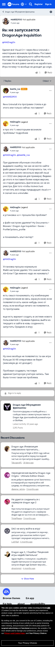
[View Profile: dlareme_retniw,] (7, 475)
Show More (29, 578)
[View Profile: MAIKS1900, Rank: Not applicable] (5, 21)
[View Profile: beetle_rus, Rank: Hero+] (6, 90)
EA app (30, 598)
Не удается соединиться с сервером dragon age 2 (25, 501)
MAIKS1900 (16, 19)
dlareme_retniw (18, 489)
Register (39, 4)
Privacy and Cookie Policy (14, 633)
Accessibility (37, 603)
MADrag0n (15, 122)
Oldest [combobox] (47, 81)
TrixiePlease (16, 518)
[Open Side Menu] (4, 4)
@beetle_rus (23, 154)
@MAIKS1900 (10, 96)
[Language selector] (24, 4)
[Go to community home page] (13, 4)
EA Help (7, 603)
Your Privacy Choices (27, 643)
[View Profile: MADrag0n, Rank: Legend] (6, 123)
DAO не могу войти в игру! (25, 528)
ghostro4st (16, 568)
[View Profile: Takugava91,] (7, 449)
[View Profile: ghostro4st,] (7, 554)
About (21, 603)
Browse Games (11, 598)
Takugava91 (16, 462)
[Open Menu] (51, 12)
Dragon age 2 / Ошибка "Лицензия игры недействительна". (30, 554)
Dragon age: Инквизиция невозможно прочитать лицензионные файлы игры (26, 448)
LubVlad (15, 542)
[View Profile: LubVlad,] (7, 531)
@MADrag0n (8, 42)
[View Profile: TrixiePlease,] (7, 502)
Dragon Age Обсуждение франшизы (20, 12)
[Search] (30, 4)
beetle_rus (15, 89)
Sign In (48, 4)
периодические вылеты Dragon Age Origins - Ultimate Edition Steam (30, 474)
